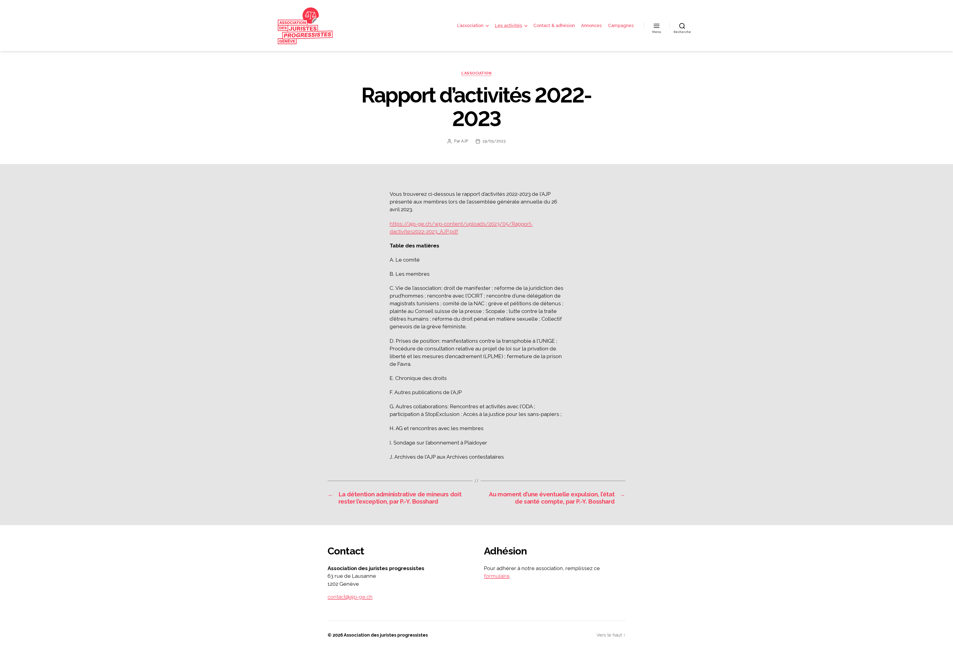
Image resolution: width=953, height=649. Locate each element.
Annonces (591, 25)
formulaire (497, 576)
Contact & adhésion (554, 25)
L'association (476, 73)
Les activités (508, 25)
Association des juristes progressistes (386, 635)
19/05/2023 (494, 141)
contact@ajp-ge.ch (350, 597)
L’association (470, 25)
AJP (464, 141)
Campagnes (621, 25)
